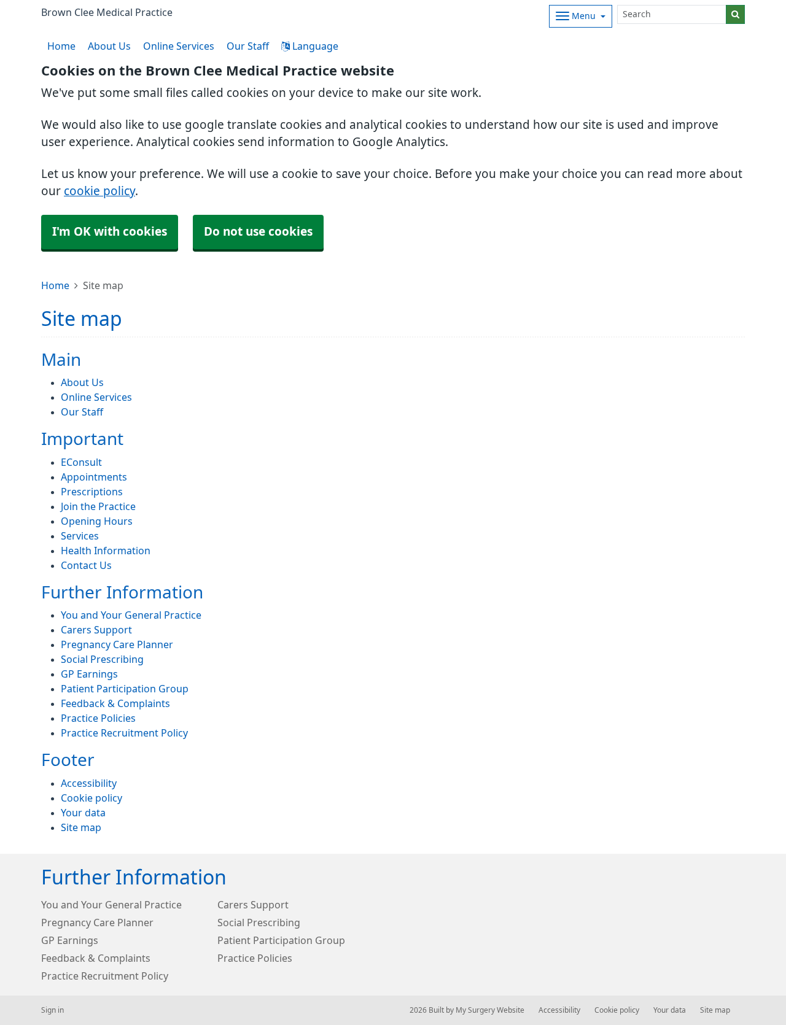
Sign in (52, 1010)
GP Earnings (89, 674)
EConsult (81, 462)
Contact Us (86, 565)
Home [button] (61, 46)
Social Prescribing (102, 659)
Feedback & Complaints (115, 703)
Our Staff (248, 46)
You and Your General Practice (131, 615)
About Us (109, 46)
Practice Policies (98, 718)
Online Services (178, 46)
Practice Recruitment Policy (124, 733)
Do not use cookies (258, 232)
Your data (83, 813)
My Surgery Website (490, 1010)
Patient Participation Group (125, 689)
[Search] (735, 14)
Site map (81, 827)
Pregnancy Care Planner (117, 644)
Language (314, 46)
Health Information (105, 550)
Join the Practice (98, 506)
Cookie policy (91, 798)
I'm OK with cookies (109, 232)
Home (55, 285)
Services (80, 536)
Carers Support (96, 630)
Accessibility (89, 783)
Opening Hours (97, 521)
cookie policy (99, 191)
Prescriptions (92, 492)
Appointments (94, 477)
